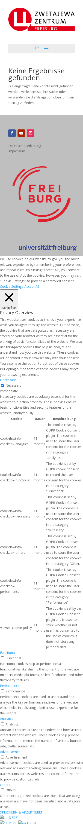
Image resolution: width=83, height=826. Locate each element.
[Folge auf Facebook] (12, 133)
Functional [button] (7, 652)
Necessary (13, 385)
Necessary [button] (8, 380)
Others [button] (5, 785)
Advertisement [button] (11, 752)
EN (33, 823)
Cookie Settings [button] (11, 286)
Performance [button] (10, 685)
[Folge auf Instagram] (30, 133)
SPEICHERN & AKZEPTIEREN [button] (21, 812)
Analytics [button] (6, 718)
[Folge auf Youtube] (21, 133)
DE (15, 817)
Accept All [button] (31, 286)
